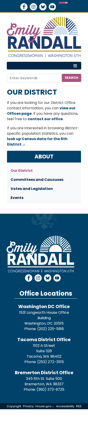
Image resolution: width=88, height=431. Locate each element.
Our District (22, 170)
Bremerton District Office (44, 372)
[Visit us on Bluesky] (44, 6)
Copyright (14, 406)
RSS (78, 406)
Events (17, 197)
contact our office (45, 119)
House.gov (43, 406)
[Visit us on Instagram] (34, 6)
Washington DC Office (44, 306)
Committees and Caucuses (37, 179)
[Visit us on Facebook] (25, 6)
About (44, 156)
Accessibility (65, 406)
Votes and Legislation (32, 188)
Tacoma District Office (44, 339)
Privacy (28, 406)
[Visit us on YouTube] (53, 6)
